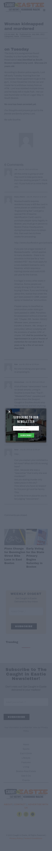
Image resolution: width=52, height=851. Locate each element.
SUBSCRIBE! (26, 435)
